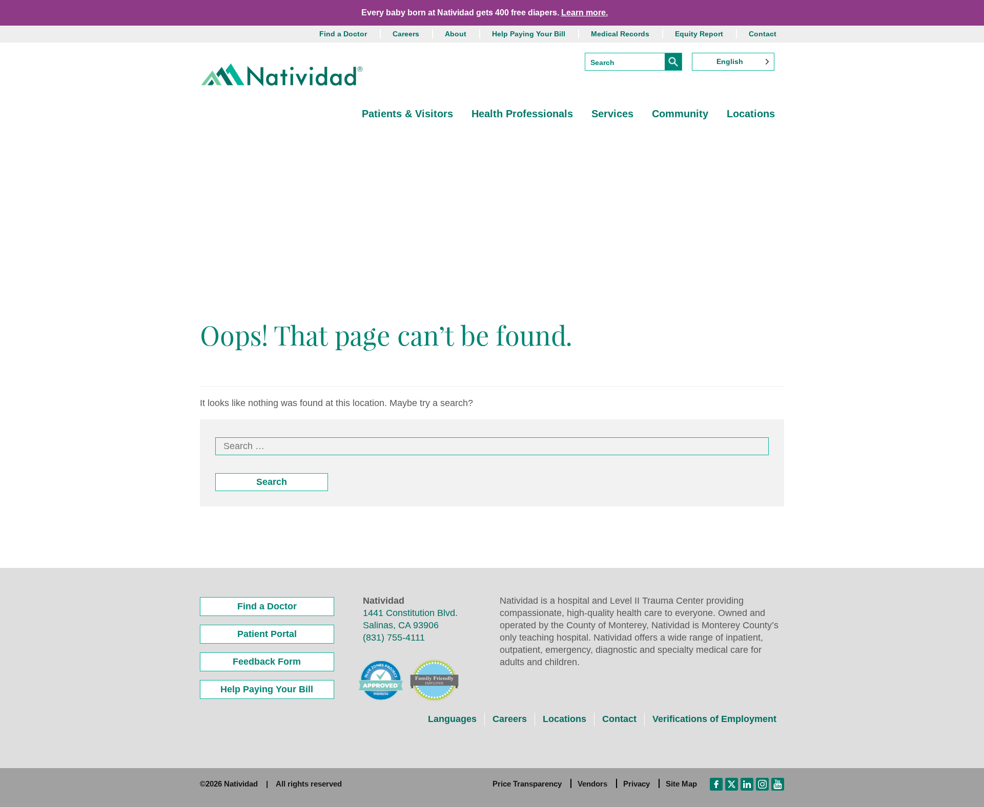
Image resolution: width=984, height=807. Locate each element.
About (455, 34)
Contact (762, 34)
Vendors (592, 783)
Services (612, 113)
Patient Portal (267, 634)
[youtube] (777, 783)
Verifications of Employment (714, 719)
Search (271, 482)
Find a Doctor (343, 34)
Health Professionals (522, 113)
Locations (751, 113)
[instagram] (762, 783)
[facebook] (716, 783)
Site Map (681, 783)
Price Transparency (527, 783)
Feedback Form (267, 661)
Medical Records (620, 34)
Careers (406, 34)
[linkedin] (747, 783)
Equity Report (699, 34)
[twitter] (731, 783)
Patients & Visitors (407, 113)
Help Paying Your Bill (528, 34)
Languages (452, 719)
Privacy (636, 783)
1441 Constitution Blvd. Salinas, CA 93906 (410, 619)
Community (680, 113)
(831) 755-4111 (394, 637)
